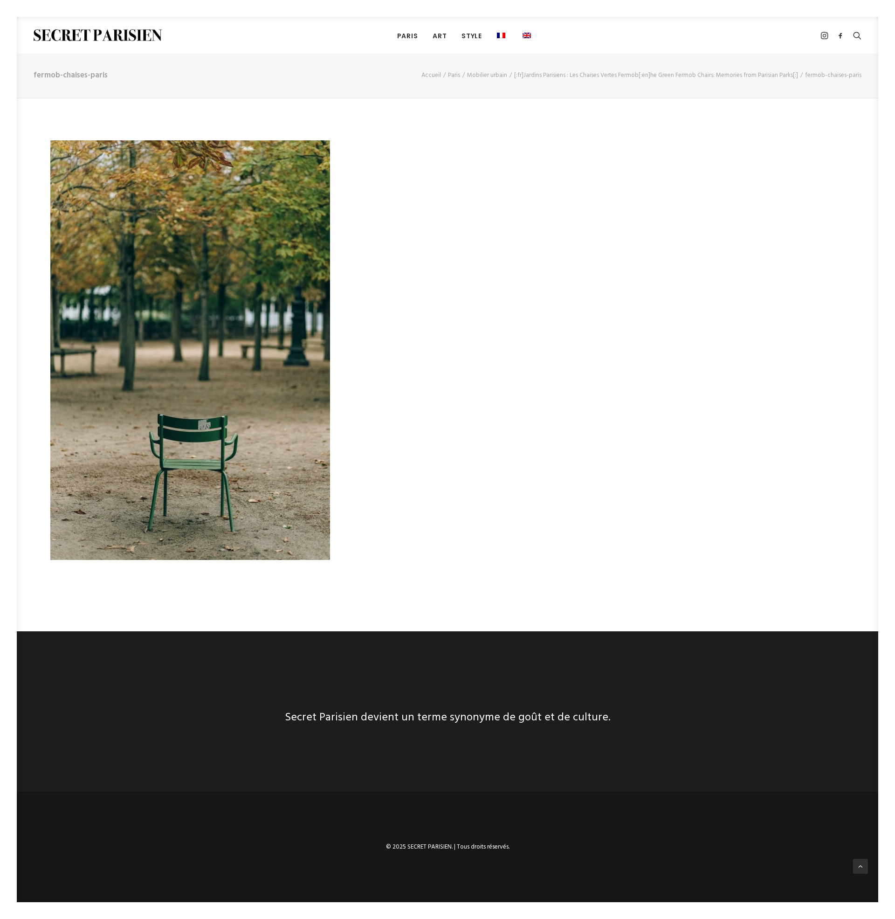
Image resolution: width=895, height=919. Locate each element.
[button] (502, 35)
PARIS (407, 36)
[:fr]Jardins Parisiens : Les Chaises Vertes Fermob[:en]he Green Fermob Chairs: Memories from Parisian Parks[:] (656, 75)
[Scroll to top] (860, 866)
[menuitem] (408, 35)
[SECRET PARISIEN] (98, 35)
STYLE (471, 36)
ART (440, 36)
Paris (454, 75)
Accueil (431, 75)
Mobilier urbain (487, 75)
